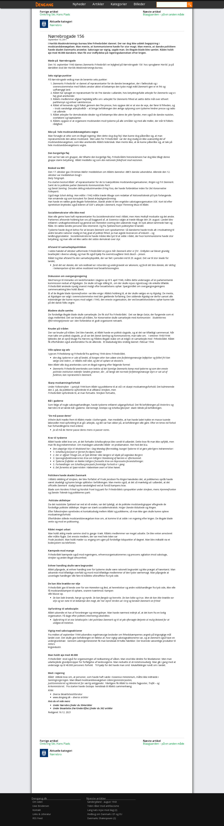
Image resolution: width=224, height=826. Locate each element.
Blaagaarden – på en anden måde (163, 14)
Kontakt (36, 810)
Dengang (44, 4)
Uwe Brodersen (40, 805)
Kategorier (119, 4)
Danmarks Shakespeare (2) (101, 818)
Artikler (98, 4)
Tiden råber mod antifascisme (103, 805)
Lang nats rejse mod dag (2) (102, 810)
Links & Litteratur (41, 814)
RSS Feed (37, 818)
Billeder (139, 4)
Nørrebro (56, 25)
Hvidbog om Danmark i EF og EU (104, 814)
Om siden (37, 801)
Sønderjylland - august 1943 (102, 801)
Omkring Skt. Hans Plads (55, 14)
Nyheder (79, 4)
